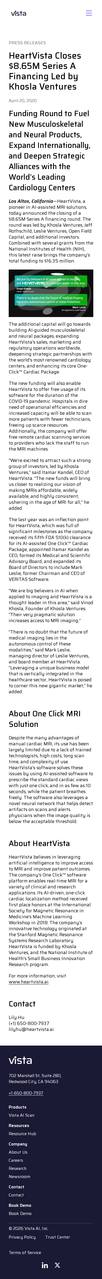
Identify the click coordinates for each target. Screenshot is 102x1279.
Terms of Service (25, 1252)
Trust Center (57, 1237)
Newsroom (19, 1177)
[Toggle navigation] (89, 13)
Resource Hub (22, 1134)
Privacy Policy (22, 1237)
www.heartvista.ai (28, 982)
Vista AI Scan (21, 1115)
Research (17, 1169)
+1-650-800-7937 (26, 1093)
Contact (16, 1195)
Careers (16, 1160)
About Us (18, 1152)
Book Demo (20, 1214)
